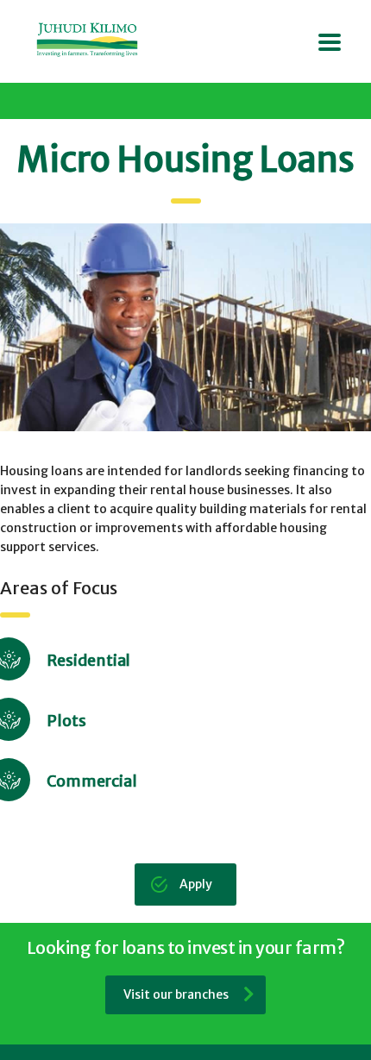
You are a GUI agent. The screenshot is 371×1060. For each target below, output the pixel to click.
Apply (195, 884)
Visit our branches (176, 994)
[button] (185, 327)
